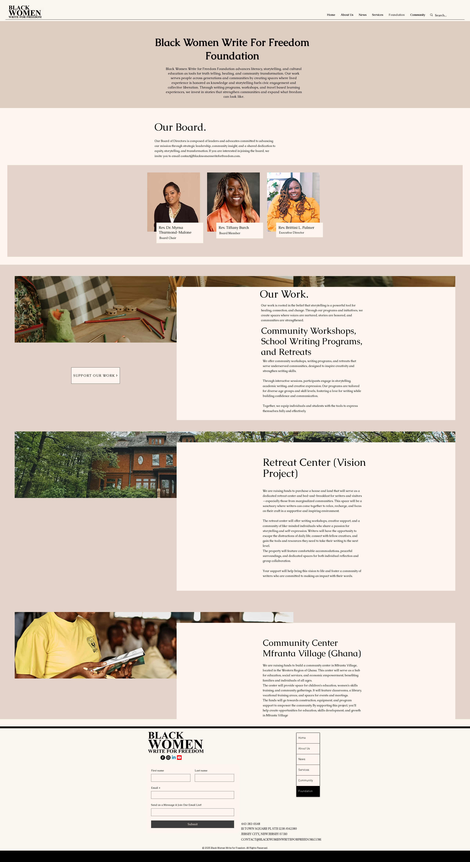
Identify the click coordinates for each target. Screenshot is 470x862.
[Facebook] (162, 757)
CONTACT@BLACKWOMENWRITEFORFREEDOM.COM (281, 839)
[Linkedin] (173, 757)
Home (302, 738)
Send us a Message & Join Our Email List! (176, 805)
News (301, 759)
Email (155, 787)
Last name (201, 770)
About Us (304, 749)
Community (305, 780)
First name (157, 770)
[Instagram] (168, 757)
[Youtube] (179, 757)
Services (303, 770)
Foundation (305, 791)
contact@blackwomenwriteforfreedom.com (210, 156)
